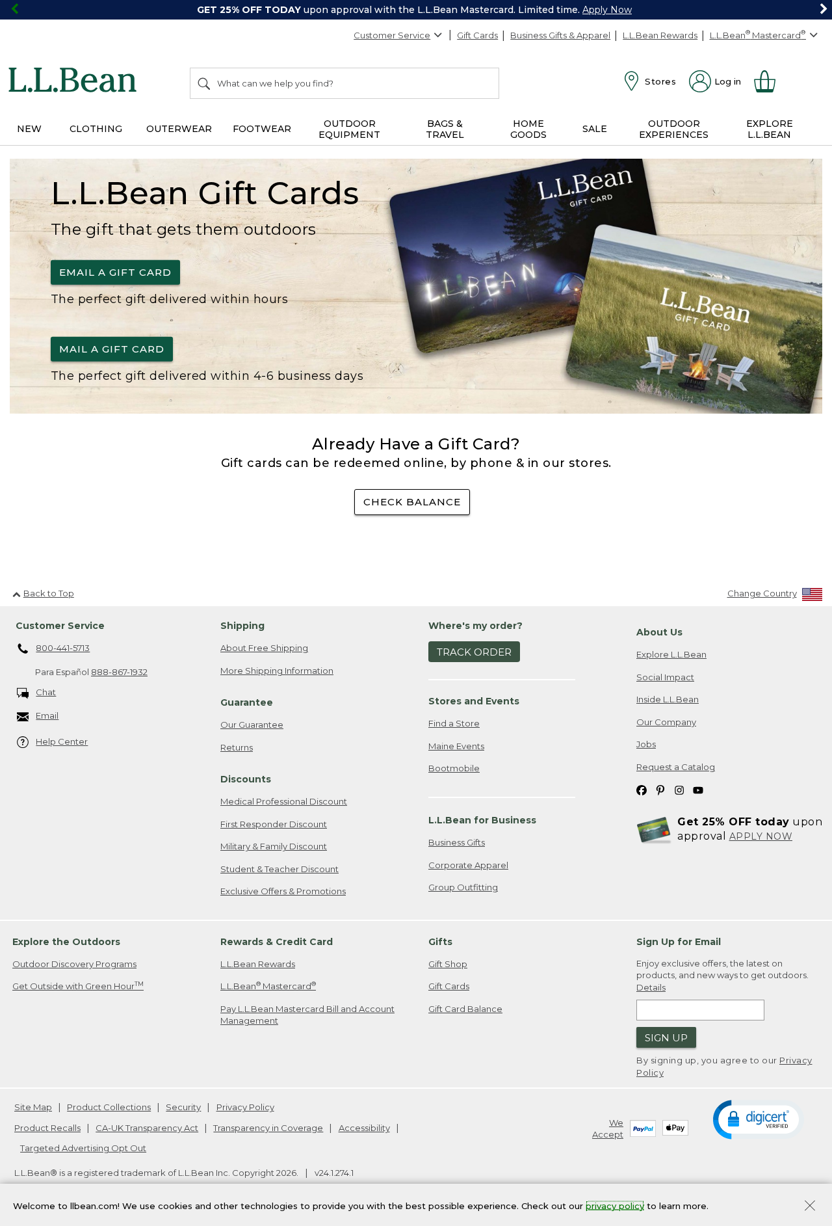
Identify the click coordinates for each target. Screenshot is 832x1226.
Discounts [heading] (245, 779)
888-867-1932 (119, 672)
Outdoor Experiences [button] (673, 129)
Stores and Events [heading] (473, 701)
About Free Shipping (264, 648)
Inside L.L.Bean (667, 699)
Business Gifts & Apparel (560, 35)
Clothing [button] (96, 129)
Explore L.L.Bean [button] (769, 129)
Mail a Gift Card (111, 349)
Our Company (666, 722)
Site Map (33, 1107)
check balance (412, 502)
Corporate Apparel (468, 865)
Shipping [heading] (242, 626)
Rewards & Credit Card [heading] (276, 942)
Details (651, 987)
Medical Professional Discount (283, 801)
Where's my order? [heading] (475, 626)
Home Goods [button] (528, 129)
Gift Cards (477, 35)
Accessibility (364, 1128)
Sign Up (666, 1038)
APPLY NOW (761, 836)
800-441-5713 (63, 648)
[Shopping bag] (770, 81)
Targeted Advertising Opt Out (83, 1148)
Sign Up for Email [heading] (678, 942)
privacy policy (615, 1205)
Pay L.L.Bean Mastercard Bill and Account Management (307, 1015)
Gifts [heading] (440, 942)
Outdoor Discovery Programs (74, 964)
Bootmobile (454, 768)
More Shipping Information (276, 670)
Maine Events (456, 746)
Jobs (646, 744)
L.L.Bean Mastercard (268, 985)
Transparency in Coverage (268, 1128)
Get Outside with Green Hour (78, 985)
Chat (46, 692)
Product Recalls (47, 1128)
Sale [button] (594, 129)
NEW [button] (29, 129)
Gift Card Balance (465, 1009)
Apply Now (607, 10)
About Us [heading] (659, 632)
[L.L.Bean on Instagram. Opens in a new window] (679, 789)
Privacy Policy (245, 1107)
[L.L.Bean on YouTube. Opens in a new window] (698, 789)
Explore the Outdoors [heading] (66, 942)
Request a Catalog (675, 767)
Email (47, 715)
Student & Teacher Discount (279, 869)
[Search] (205, 83)
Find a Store (454, 723)
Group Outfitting (463, 887)
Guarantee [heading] (246, 702)
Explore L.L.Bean (671, 654)
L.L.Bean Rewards (660, 35)
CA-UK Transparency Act (147, 1128)
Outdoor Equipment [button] (349, 129)
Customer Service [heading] (60, 626)
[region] (416, 10)
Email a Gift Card (115, 272)
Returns (236, 747)
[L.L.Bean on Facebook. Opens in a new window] (641, 789)
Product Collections (109, 1107)
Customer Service (392, 35)
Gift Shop (447, 964)
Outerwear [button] (179, 129)
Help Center (62, 741)
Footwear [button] (262, 129)
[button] (758, 1119)
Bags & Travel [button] (445, 129)
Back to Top (48, 593)
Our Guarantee (251, 724)
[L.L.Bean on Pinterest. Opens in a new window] (660, 789)
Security (183, 1107)
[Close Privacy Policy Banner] (810, 1206)
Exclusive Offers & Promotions (283, 891)
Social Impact (665, 677)
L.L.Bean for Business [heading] (482, 820)
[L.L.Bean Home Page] (76, 82)
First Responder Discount (273, 824)
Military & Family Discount (273, 846)
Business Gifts (456, 842)
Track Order (474, 652)
